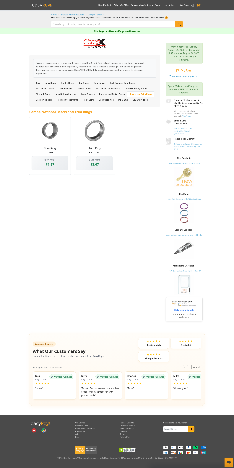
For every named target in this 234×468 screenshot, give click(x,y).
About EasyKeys (127, 428)
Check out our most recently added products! (184, 163)
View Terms (186, 116)
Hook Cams (88, 100)
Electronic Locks (44, 100)
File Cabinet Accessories (108, 88)
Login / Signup (184, 5)
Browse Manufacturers (142, 5)
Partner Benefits (127, 423)
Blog (77, 437)
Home (54, 14)
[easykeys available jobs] (86, 449)
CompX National (96, 14)
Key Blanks (84, 83)
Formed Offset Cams (67, 100)
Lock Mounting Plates (136, 88)
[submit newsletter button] (191, 429)
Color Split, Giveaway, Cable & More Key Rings (184, 199)
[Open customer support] (229, 462)
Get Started (80, 423)
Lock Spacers (88, 94)
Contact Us (80, 431)
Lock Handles (65, 88)
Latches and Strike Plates (112, 94)
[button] (54, 385)
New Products (105, 5)
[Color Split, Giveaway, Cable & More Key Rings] (184, 213)
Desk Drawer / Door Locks (122, 83)
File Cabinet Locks (45, 88)
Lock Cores (50, 83)
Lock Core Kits (106, 100)
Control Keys (67, 83)
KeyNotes (169, 5)
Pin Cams (123, 100)
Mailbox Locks (84, 88)
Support (159, 5)
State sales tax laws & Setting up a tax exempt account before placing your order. (188, 146)
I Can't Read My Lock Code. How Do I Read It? (184, 271)
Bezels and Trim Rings (140, 94)
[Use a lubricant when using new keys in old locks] (184, 249)
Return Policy (125, 437)
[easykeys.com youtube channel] (34, 430)
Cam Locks (99, 83)
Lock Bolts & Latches (66, 94)
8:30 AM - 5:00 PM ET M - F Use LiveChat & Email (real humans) (184, 131)
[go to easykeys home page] (40, 423)
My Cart (186, 70)
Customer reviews (127, 426)
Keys (38, 83)
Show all (196, 367)
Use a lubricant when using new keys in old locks (184, 235)
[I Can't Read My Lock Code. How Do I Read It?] (184, 285)
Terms (122, 434)
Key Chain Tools (140, 100)
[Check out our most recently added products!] (184, 177)
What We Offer (121, 5)
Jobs (77, 434)
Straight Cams (43, 94)
